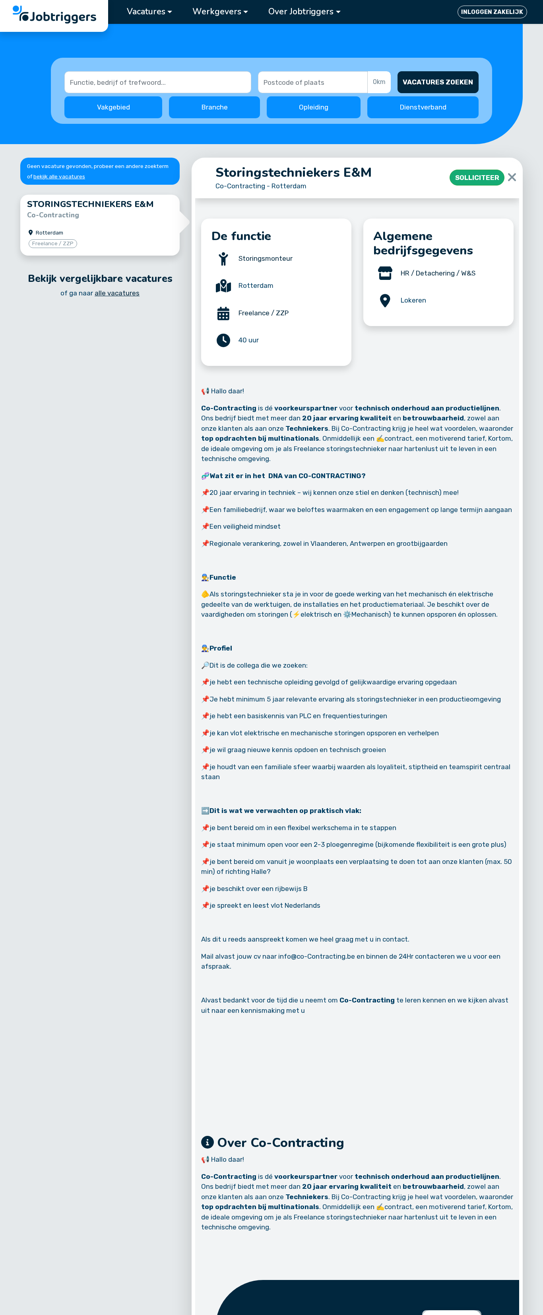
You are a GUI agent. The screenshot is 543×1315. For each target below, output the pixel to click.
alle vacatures (117, 293)
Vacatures (146, 12)
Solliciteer (477, 178)
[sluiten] (512, 177)
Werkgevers (216, 12)
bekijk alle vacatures (59, 176)
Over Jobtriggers (301, 12)
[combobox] (313, 82)
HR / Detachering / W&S (438, 273)
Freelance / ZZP (264, 313)
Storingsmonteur (266, 258)
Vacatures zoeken (438, 82)
